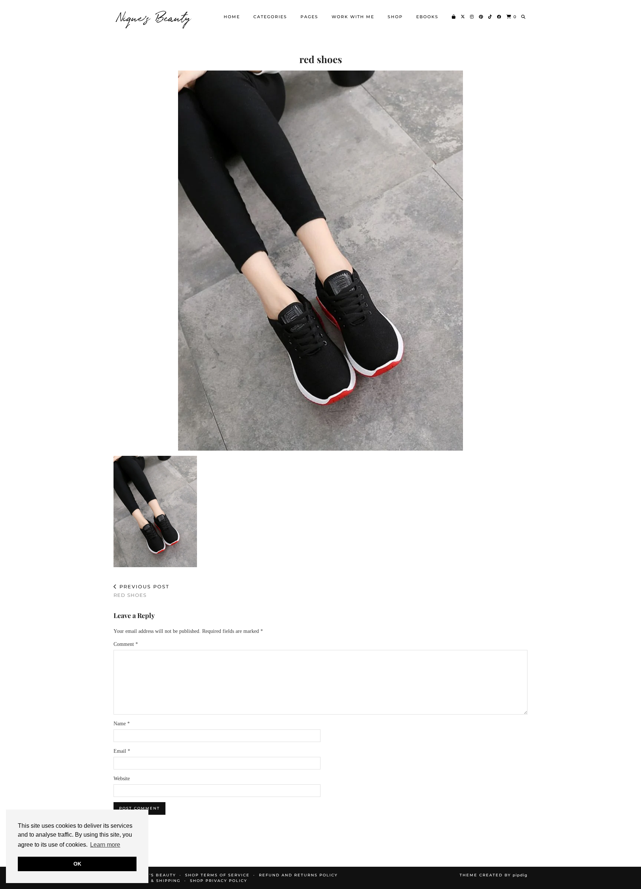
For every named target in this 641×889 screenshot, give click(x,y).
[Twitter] (463, 17)
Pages (309, 16)
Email (122, 751)
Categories (270, 16)
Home (232, 16)
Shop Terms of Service (217, 875)
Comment (126, 644)
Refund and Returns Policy (298, 875)
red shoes (142, 591)
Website (122, 778)
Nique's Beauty (154, 16)
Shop (395, 16)
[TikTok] (490, 17)
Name (122, 723)
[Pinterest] (481, 17)
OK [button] (77, 864)
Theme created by (493, 875)
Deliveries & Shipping (150, 880)
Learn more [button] (105, 844)
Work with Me (353, 16)
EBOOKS (427, 16)
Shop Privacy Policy (218, 880)
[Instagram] (472, 17)
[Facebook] (499, 17)
